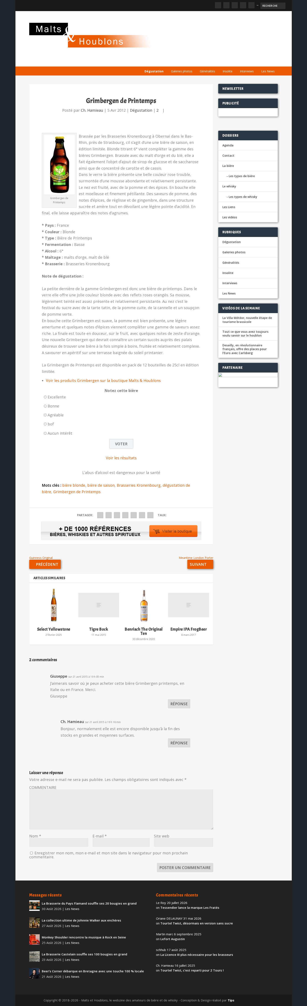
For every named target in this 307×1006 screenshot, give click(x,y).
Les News (268, 71)
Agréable (56, 414)
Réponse (179, 703)
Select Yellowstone (53, 629)
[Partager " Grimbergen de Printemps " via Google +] (117, 515)
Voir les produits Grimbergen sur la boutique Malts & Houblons (103, 380)
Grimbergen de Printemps (77, 491)
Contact (228, 155)
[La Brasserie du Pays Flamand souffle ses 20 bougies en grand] (34, 905)
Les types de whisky (243, 197)
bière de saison (101, 485)
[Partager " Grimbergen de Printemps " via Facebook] (100, 515)
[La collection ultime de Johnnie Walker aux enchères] (34, 922)
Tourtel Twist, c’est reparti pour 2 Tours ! (192, 970)
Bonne (53, 405)
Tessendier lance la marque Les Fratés (189, 907)
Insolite (227, 71)
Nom (35, 835)
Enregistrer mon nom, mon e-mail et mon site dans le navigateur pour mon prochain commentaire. (108, 854)
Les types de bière (242, 176)
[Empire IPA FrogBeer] (188, 605)
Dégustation (154, 71)
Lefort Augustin (172, 939)
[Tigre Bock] (98, 605)
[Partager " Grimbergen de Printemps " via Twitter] (108, 515)
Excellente (57, 396)
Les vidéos (238, 61)
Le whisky (194, 61)
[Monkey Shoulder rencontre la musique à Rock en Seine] (34, 939)
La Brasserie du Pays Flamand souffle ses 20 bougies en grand (89, 903)
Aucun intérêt (60, 433)
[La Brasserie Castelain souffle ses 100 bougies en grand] (34, 956)
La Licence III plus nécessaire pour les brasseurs (196, 954)
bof (51, 423)
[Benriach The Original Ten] (143, 605)
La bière (170, 61)
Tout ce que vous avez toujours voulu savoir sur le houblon (245, 333)
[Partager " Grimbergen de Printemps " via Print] (150, 515)
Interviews (247, 71)
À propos (150, 61)
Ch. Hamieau (92, 110)
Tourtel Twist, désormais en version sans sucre (196, 923)
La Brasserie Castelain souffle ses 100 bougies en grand (84, 954)
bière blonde (73, 485)
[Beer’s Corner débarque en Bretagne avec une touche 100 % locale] (34, 973)
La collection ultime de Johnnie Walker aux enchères (81, 920)
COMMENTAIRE (42, 787)
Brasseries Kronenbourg (139, 485)
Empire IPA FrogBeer (188, 629)
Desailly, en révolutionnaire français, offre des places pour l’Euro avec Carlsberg (244, 349)
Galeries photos (181, 71)
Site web (161, 835)
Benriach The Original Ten (144, 631)
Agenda (218, 61)
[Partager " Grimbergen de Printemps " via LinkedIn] (133, 515)
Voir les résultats (121, 457)
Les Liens (259, 61)
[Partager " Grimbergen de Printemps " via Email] (142, 515)
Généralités (207, 71)
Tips (231, 1000)
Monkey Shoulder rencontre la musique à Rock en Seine (84, 937)
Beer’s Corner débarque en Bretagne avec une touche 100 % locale (93, 971)
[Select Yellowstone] (53, 605)
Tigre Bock (98, 629)
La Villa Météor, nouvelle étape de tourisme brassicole (247, 320)
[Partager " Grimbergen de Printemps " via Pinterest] (125, 515)
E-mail (100, 835)
